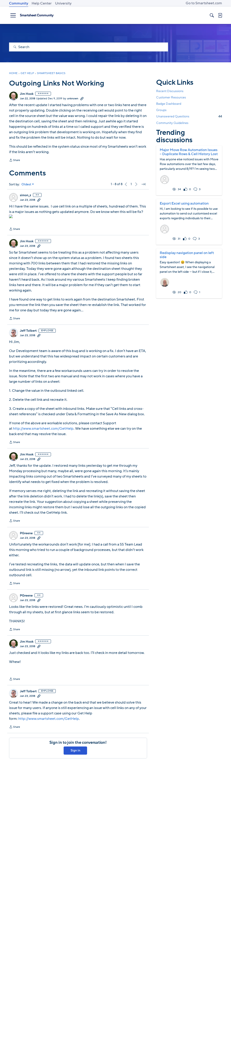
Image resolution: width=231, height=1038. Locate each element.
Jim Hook (26, 94)
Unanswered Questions (189, 116)
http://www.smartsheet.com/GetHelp (43, 428)
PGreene (26, 533)
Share (14, 160)
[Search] (212, 15)
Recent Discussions (169, 91)
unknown (72, 98)
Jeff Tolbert (28, 331)
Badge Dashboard (168, 104)
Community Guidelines (172, 123)
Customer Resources (171, 97)
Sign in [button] (75, 750)
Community (18, 3)
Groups (161, 110)
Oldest (26, 184)
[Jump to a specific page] (143, 184)
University (63, 3)
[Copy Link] (82, 98)
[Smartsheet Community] (37, 15)
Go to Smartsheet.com (204, 3)
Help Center (42, 3)
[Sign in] (220, 15)
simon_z (25, 195)
